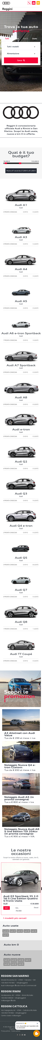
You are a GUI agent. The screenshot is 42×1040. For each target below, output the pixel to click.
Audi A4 (19, 931)
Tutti (7, 38)
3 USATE (35, 276)
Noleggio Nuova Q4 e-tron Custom (19, 766)
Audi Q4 (6, 964)
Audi (21, 208)
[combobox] (21, 46)
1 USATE (35, 629)
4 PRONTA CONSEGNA (10, 500)
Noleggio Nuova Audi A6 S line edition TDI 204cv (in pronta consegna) (21, 831)
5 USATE (35, 244)
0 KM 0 (25, 212)
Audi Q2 (13, 964)
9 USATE (35, 500)
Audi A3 (12, 931)
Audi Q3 (5, 931)
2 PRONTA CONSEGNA (10, 532)
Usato (34, 38)
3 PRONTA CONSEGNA (10, 244)
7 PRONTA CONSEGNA (10, 340)
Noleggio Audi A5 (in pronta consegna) (19, 798)
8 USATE (35, 565)
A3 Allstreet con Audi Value (19, 734)
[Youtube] (24, 1035)
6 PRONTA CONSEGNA (10, 468)
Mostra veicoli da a (21, 171)
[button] (38, 3)
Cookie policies (15, 1031)
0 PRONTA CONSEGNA (10, 276)
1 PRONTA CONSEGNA (10, 629)
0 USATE (35, 212)
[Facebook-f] (17, 1035)
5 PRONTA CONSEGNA (10, 212)
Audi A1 (27, 960)
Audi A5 (5, 935)
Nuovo (16, 38)
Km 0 (25, 38)
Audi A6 (33, 931)
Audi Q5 (26, 931)
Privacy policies (5, 1031)
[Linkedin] (22, 1035)
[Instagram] (19, 1035)
